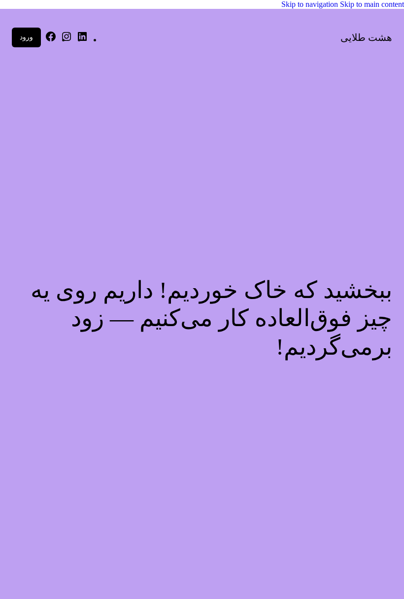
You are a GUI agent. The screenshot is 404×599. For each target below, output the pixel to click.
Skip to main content (372, 4)
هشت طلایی (366, 37)
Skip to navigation (310, 4)
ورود (26, 37)
